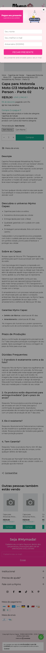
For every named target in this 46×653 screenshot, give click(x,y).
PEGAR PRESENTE (23, 52)
